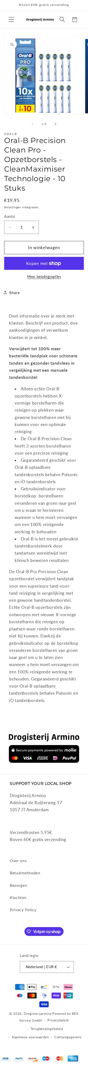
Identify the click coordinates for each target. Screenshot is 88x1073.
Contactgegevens (68, 1037)
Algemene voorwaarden (30, 1037)
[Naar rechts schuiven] (55, 124)
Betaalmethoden (25, 872)
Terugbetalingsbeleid (47, 1029)
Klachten (18, 897)
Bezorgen (18, 885)
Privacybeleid (57, 1020)
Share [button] (14, 292)
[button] (11, 19)
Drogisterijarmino (38, 1014)
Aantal (9, 216)
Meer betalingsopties (44, 276)
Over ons (18, 860)
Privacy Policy (23, 909)
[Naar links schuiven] (32, 124)
